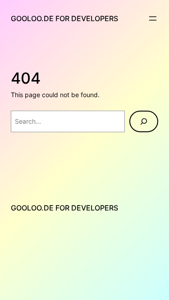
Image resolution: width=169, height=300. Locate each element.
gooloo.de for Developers (64, 18)
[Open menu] (152, 18)
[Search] (143, 121)
